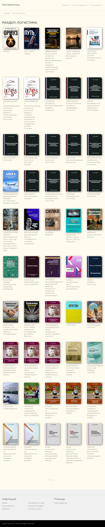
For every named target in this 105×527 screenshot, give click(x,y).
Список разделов (79, 5)
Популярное (95, 5)
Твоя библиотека (11, 5)
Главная (65, 5)
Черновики (5, 509)
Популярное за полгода (36, 503)
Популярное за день (35, 509)
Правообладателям (60, 503)
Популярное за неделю (36, 506)
